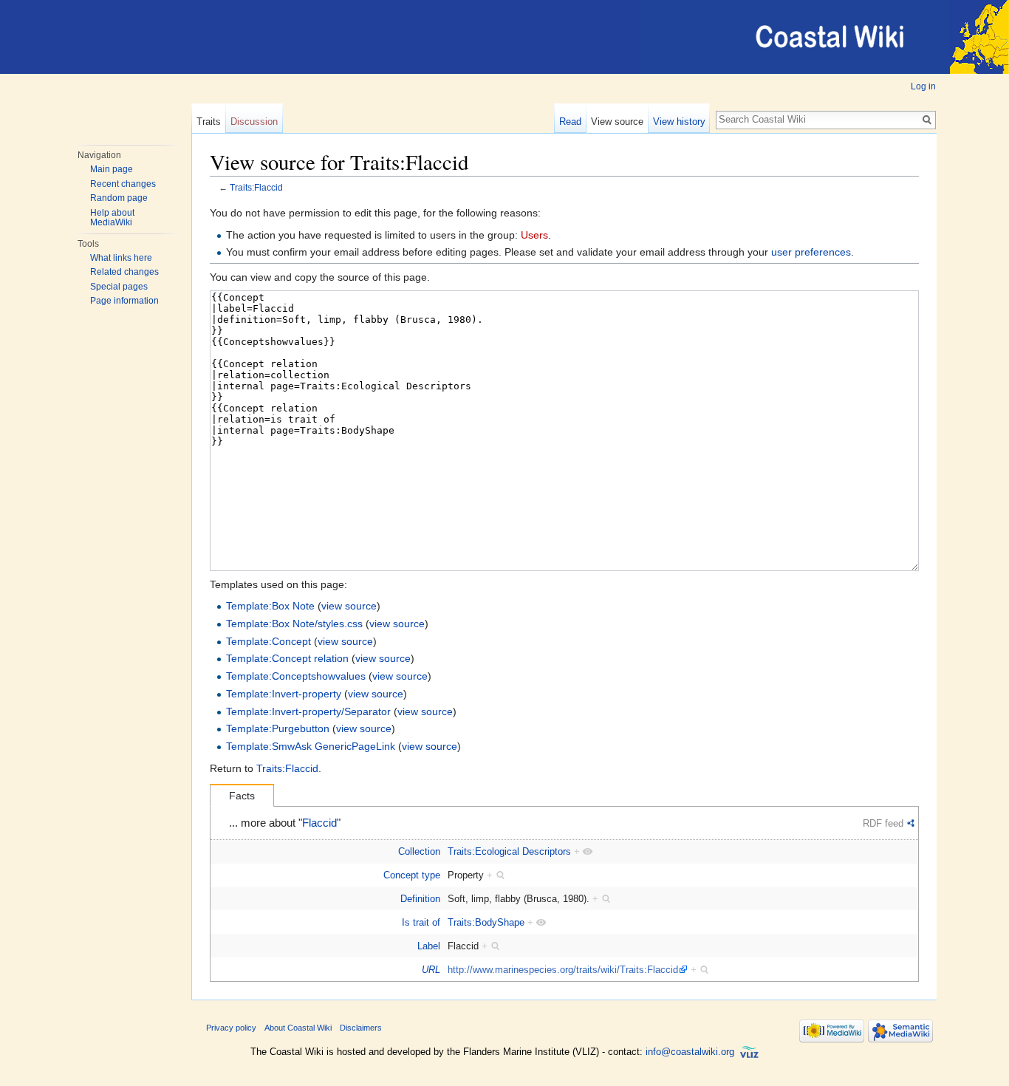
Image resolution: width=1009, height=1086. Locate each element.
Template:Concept (268, 641)
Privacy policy (231, 1027)
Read (570, 121)
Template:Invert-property (283, 694)
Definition (420, 898)
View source (617, 121)
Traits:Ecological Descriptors (509, 851)
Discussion (254, 121)
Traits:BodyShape (486, 922)
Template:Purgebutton (277, 728)
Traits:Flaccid (256, 187)
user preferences (811, 252)
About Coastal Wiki (298, 1027)
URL (431, 969)
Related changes (124, 272)
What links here (121, 258)
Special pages (119, 286)
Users (534, 235)
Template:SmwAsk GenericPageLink (310, 746)
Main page (111, 169)
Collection (419, 851)
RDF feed (883, 823)
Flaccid (319, 823)
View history (679, 121)
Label (428, 946)
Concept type (411, 875)
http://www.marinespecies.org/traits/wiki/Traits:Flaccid (563, 969)
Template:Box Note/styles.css (294, 623)
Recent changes (123, 184)
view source (349, 606)
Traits (208, 121)
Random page (119, 198)
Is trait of (421, 922)
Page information (124, 301)
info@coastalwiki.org (690, 1051)
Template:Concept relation (287, 658)
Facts (242, 796)
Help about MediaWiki (112, 218)
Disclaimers (361, 1027)
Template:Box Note (270, 606)
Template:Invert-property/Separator (308, 711)
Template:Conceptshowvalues (296, 676)
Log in (923, 86)
